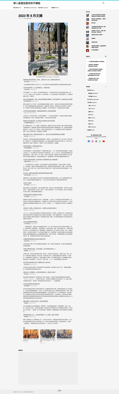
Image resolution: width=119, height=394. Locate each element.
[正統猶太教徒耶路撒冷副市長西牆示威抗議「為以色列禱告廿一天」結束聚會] (47, 333)
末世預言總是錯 (95, 50)
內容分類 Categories (43, 7)
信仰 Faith (90, 114)
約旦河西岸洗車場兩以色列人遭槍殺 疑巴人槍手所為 (36, 262)
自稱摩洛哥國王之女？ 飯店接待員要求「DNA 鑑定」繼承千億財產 (41, 315)
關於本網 (93, 23)
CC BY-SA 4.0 (56, 76)
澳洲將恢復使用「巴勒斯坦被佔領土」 (33, 146)
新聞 (28, 18)
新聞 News (90, 124)
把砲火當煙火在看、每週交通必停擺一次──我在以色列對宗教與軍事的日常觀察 (44, 134)
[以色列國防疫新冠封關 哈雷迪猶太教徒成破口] (31, 333)
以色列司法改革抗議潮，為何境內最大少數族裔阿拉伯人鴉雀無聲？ (40, 159)
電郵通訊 (93, 38)
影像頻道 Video (55, 7)
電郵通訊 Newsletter (93, 93)
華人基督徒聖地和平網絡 (26, 3)
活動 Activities (92, 105)
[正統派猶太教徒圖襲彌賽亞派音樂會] (64, 333)
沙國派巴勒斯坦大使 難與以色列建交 (32, 194)
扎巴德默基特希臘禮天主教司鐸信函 (96, 61)
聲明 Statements (92, 127)
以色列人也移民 (27, 183)
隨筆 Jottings (91, 117)
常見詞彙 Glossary (92, 96)
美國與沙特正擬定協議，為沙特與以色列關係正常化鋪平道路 (39, 121)
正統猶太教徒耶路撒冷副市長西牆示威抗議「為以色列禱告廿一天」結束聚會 (47, 340)
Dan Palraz (49, 76)
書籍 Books (91, 111)
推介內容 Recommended (30, 7)
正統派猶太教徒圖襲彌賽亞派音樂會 (64, 339)
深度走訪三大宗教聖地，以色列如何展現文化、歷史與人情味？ (39, 272)
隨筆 (30, 18)
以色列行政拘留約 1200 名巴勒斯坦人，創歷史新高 (36, 87)
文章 (25, 18)
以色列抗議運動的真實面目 (30, 222)
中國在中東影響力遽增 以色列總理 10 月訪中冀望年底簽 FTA (39, 249)
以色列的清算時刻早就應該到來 (31, 284)
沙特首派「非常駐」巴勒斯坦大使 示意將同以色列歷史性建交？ (40, 208)
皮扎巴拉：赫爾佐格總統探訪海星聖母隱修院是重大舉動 (37, 173)
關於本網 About (17, 7)
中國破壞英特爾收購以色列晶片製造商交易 (34, 239)
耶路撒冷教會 (94, 42)
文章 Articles (91, 108)
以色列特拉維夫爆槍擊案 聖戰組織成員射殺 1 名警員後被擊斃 (39, 111)
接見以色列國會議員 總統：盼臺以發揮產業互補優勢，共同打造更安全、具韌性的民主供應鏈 (47, 99)
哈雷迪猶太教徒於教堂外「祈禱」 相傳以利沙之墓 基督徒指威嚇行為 (41, 79)
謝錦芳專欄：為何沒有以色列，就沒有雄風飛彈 (35, 301)
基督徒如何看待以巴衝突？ (97, 34)
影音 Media (91, 120)
